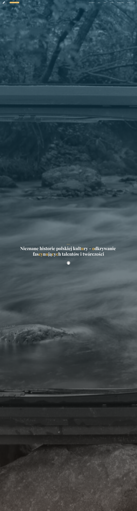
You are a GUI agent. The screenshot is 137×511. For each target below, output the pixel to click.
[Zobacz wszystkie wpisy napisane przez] (68, 263)
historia (68, 244)
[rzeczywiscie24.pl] (5, 2)
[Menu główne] (134, 2)
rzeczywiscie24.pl (14, 2)
